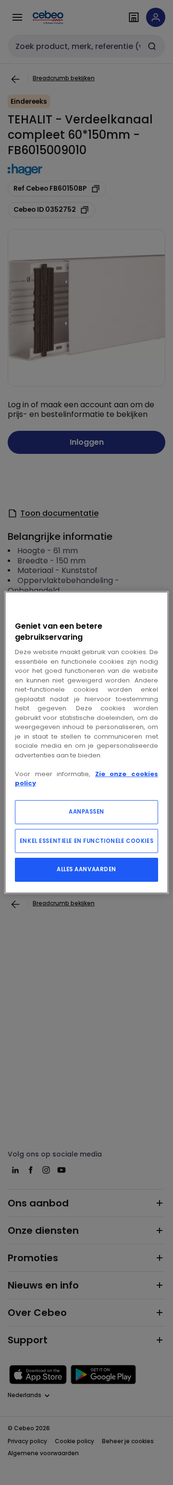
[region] (86, 742)
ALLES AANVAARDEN (86, 869)
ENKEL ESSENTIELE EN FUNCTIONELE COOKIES (86, 841)
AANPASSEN (86, 812)
